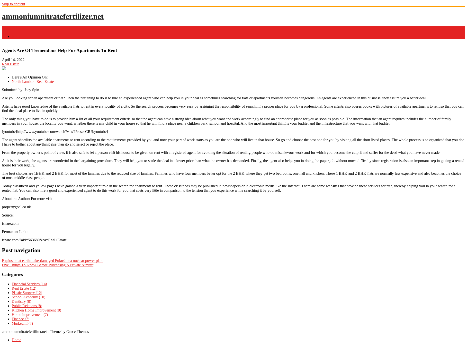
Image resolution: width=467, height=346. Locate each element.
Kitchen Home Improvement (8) (36, 310)
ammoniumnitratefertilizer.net (53, 16)
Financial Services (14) (29, 284)
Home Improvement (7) (30, 314)
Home (16, 37)
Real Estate (10, 64)
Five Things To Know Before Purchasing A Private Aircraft (47, 265)
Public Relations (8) (27, 306)
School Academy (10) (28, 297)
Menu (6, 28)
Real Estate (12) (24, 288)
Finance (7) (20, 319)
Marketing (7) (22, 323)
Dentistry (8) (21, 301)
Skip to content (13, 4)
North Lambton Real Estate (33, 81)
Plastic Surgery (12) (27, 293)
